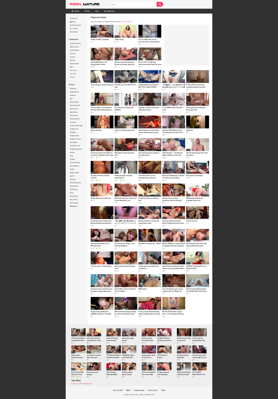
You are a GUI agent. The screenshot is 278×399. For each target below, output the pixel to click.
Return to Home (126, 21)
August (72, 159)
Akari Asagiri (74, 102)
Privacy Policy (139, 390)
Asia (71, 156)
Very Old (73, 74)
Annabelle (73, 142)
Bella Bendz (74, 186)
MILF (71, 67)
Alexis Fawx (74, 109)
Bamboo (73, 179)
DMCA (128, 390)
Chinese (73, 53)
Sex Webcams (109, 11)
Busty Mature (74, 50)
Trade (163, 390)
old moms (73, 70)
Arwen (72, 152)
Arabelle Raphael (76, 149)
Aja (71, 99)
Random (75, 32)
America (73, 122)
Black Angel (74, 203)
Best (73, 22)
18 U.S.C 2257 (118, 390)
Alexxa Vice (74, 115)
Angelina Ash (74, 136)
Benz (72, 193)
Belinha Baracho (75, 183)
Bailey (72, 169)
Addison (73, 95)
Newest (74, 18)
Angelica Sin (74, 129)
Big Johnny (74, 199)
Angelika (73, 132)
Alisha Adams (75, 119)
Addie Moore (74, 92)
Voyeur (72, 77)
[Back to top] (271, 392)
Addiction (73, 88)
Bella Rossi (73, 189)
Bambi (72, 176)
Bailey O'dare (74, 172)
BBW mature (74, 47)
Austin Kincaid (75, 162)
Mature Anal (74, 64)
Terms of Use (152, 390)
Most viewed (76, 25)
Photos (87, 11)
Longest (75, 28)
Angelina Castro (75, 139)
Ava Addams (74, 166)
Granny (72, 57)
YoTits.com (75, 384)
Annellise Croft (75, 146)
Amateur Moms (75, 43)
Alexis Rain (74, 112)
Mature (72, 60)
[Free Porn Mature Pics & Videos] (85, 4)
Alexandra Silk (75, 105)
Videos (76, 11)
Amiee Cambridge (76, 125)
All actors (73, 206)
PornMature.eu (87, 384)
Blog (97, 11)
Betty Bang (74, 196)
